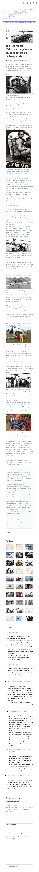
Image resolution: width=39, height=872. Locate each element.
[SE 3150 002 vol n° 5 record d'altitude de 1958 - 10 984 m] (29, 571)
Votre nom (8, 818)
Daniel (27, 60)
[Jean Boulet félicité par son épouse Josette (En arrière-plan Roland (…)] (29, 602)
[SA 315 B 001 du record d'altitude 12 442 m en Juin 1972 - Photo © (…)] (29, 586)
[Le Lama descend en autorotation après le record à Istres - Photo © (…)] (20, 602)
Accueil (4, 22)
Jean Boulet (24, 104)
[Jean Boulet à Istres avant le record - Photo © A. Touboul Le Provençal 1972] (10, 594)
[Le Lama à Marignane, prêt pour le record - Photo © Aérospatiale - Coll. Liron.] (29, 578)
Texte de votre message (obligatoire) (15, 833)
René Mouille (22, 182)
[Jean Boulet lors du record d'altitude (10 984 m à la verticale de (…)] (20, 555)
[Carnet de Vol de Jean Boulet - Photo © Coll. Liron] (29, 610)
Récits (8, 22)
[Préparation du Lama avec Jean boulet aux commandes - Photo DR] (29, 563)
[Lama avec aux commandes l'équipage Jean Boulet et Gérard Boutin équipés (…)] (29, 618)
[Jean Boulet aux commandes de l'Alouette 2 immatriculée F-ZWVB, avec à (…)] (10, 563)
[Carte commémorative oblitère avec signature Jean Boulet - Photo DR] (20, 618)
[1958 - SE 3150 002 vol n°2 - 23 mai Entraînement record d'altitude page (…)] (20, 547)
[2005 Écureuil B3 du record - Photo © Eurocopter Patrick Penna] (29, 547)
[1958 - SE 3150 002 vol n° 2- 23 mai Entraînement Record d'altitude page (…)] (10, 547)
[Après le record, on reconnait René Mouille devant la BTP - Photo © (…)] (10, 610)
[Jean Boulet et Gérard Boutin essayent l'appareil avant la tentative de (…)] (10, 586)
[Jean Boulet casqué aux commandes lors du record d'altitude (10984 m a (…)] (29, 555)
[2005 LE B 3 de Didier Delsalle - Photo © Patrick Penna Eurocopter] (10, 555)
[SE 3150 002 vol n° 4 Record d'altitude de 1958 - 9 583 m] (20, 571)
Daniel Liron (14, 22)
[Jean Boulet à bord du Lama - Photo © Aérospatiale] (20, 594)
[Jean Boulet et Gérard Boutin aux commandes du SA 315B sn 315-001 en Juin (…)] (20, 563)
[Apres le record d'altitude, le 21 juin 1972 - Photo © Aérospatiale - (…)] (20, 610)
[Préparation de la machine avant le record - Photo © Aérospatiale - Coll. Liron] (29, 594)
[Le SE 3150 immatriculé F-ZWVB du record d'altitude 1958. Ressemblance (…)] (10, 578)
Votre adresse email (11, 824)
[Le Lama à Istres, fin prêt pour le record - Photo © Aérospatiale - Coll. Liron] (20, 586)
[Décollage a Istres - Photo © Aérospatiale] (10, 602)
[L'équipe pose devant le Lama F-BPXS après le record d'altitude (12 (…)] (10, 571)
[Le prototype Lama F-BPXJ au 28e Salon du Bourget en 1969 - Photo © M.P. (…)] (20, 578)
